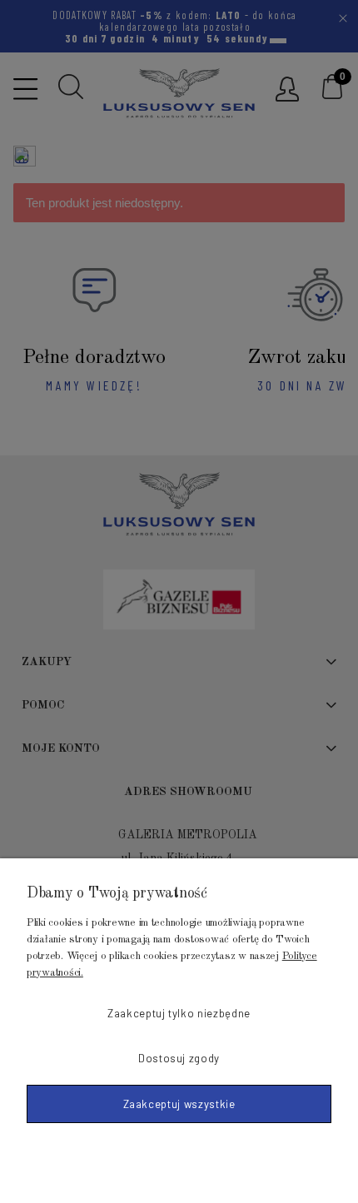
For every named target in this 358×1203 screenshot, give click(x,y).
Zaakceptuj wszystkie (179, 1104)
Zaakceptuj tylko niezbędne (179, 1013)
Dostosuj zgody (179, 1058)
